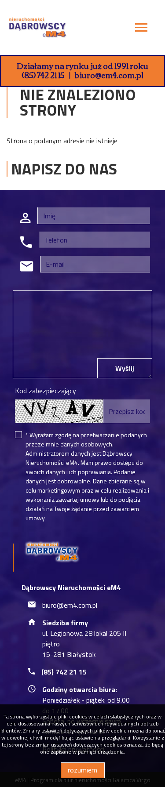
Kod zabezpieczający (45, 390)
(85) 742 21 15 (43, 75)
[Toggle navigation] (141, 29)
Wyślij (124, 368)
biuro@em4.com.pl (109, 75)
